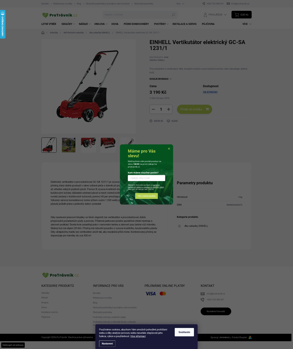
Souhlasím (184, 332)
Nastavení (107, 343)
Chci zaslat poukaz (147, 196)
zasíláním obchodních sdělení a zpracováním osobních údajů (146, 186)
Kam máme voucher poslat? (143, 172)
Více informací (138, 336)
